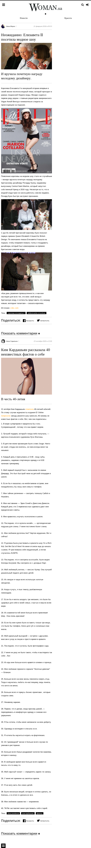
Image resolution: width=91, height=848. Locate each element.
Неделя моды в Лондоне (36, 313)
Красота (68, 18)
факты (39, 813)
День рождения (13, 813)
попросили (6, 416)
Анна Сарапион (12, 341)
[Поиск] (82, 4)
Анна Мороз (10, 26)
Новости (24, 18)
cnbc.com (14, 308)
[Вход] (87, 5)
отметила (29, 409)
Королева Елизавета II (16, 313)
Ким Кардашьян (28, 813)
